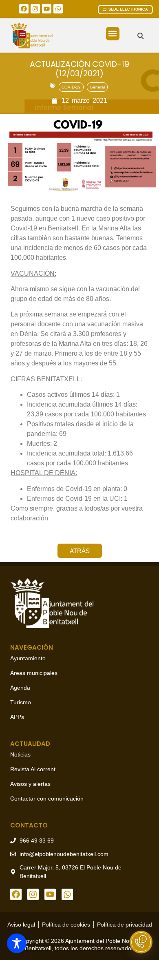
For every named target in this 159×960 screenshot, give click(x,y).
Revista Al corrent (32, 769)
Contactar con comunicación (47, 798)
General (97, 87)
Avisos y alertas (30, 784)
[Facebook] (24, 8)
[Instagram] (35, 8)
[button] (112, 33)
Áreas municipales (33, 673)
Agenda (20, 687)
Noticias (20, 754)
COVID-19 (71, 87)
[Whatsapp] (58, 8)
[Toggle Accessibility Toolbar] (16, 943)
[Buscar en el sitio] (140, 35)
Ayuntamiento (28, 658)
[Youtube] (46, 8)
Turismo (20, 702)
